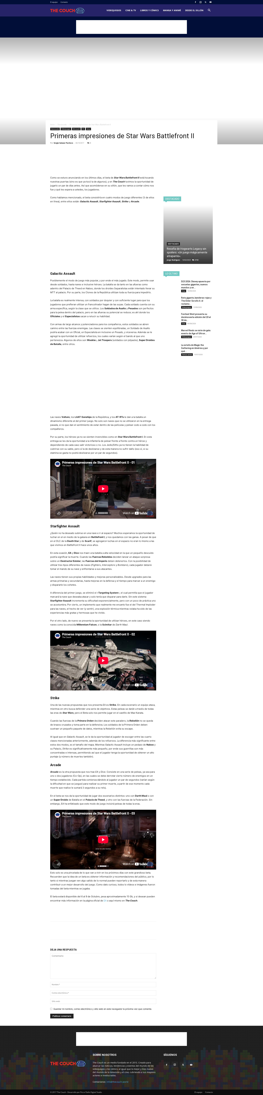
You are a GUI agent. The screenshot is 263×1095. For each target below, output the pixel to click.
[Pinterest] (67, 155)
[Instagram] (200, 2)
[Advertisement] (131, 27)
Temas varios (187, 354)
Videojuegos (114, 10)
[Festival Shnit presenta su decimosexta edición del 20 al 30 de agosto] (171, 318)
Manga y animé (172, 10)
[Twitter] (205, 2)
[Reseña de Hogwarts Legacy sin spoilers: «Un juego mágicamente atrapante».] (188, 234)
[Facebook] (195, 2)
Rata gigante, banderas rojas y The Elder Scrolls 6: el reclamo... (196, 301)
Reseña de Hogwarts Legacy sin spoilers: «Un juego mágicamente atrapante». (187, 252)
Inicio (52, 124)
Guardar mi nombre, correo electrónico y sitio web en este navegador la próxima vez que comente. (102, 1009)
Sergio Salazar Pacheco (63, 143)
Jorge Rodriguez (173, 260)
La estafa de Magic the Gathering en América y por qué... (194, 348)
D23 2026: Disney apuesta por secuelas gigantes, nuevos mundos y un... (195, 284)
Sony (88, 129)
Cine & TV (130, 10)
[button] (209, 10)
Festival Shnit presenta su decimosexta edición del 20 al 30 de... (196, 317)
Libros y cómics (149, 10)
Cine (183, 291)
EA (105, 900)
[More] (81, 155)
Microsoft (76, 129)
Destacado (62, 124)
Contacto (64, 2)
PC (83, 129)
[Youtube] (210, 2)
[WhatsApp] (74, 155)
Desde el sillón (194, 10)
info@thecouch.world (117, 1081)
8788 (196, 260)
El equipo (54, 2)
